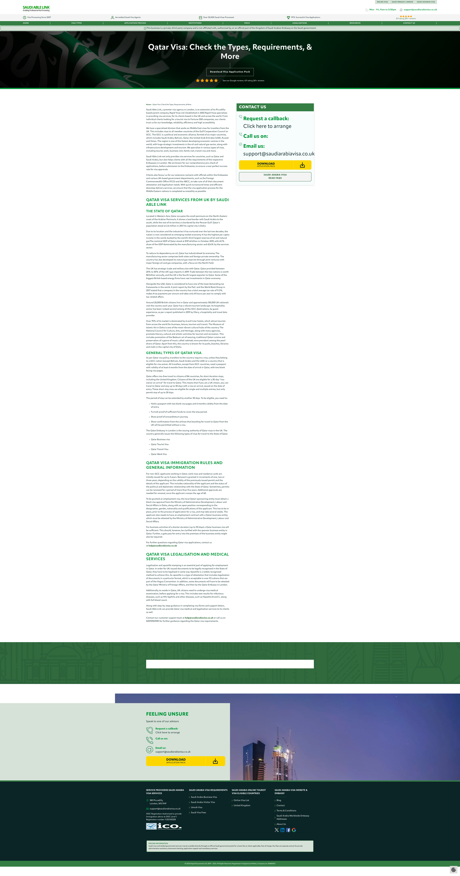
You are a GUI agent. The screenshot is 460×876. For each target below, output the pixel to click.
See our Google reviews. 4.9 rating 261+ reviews (243, 81)
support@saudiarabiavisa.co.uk (279, 154)
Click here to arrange (267, 126)
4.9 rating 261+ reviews (406, 19)
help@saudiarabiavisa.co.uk (163, 546)
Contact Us (409, 23)
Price (247, 23)
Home (26, 23)
